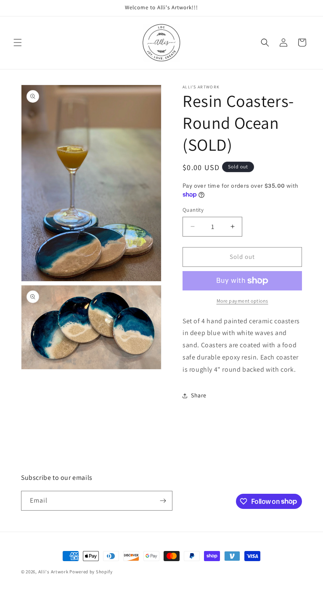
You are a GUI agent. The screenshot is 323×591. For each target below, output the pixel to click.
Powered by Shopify (91, 572)
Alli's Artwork (53, 572)
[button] (17, 42)
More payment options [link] (242, 301)
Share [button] (199, 395)
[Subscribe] (163, 501)
